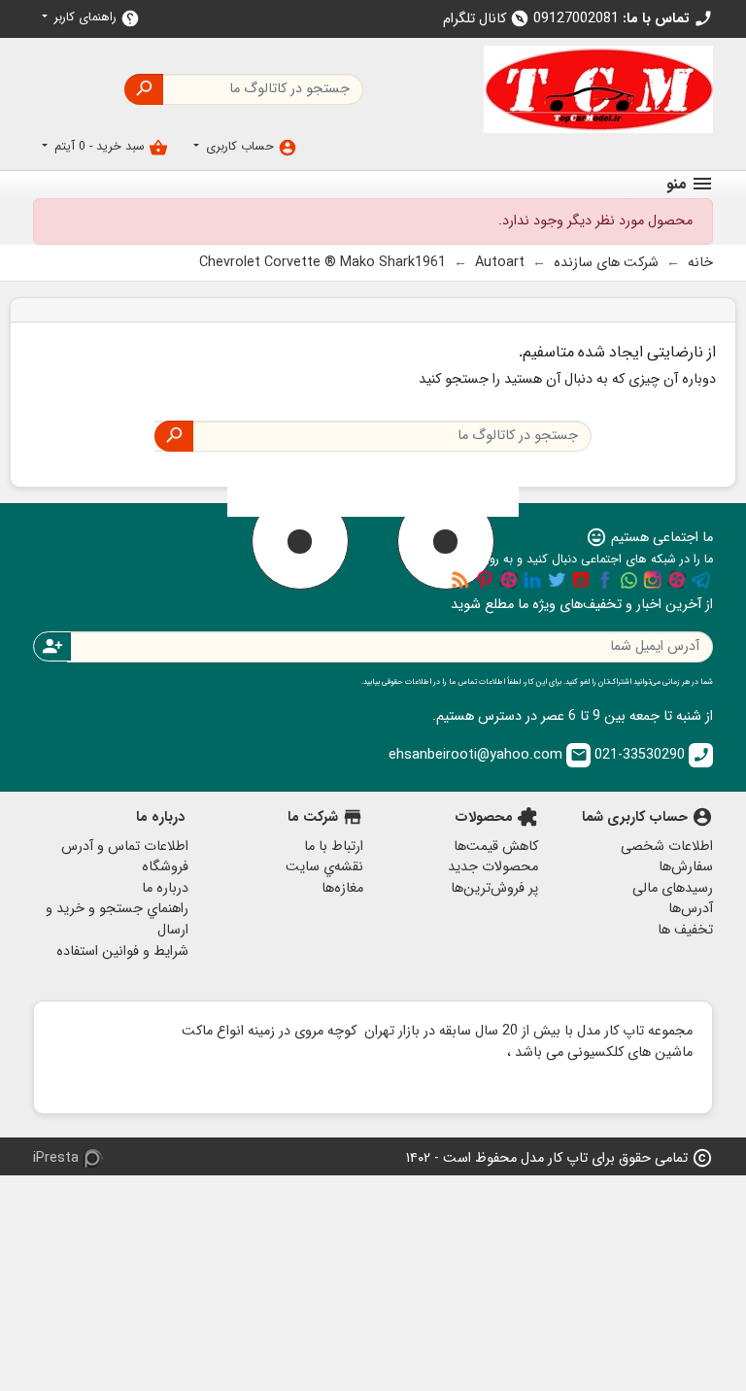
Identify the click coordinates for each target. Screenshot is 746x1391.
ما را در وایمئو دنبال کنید (509, 580)
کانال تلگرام (486, 19)
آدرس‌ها (690, 909)
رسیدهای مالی (672, 888)
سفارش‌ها (686, 867)
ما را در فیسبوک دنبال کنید (605, 580)
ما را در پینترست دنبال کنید (484, 580)
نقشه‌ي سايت (324, 867)
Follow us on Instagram (652, 580)
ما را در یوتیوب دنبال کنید (581, 580)
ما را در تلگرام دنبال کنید (701, 580)
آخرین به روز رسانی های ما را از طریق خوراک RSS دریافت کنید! (460, 580)
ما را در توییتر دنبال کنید (556, 580)
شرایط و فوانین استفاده (122, 951)
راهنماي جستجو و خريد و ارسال (117, 919)
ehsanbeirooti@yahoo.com (488, 755)
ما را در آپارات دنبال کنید (677, 580)
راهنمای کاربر (95, 18)
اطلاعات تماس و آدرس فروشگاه (124, 857)
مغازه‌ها (342, 888)
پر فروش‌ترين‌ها (494, 888)
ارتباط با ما (333, 846)
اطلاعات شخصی (667, 846)
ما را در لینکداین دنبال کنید (532, 580)
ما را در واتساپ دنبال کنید (628, 580)
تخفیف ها (685, 930)
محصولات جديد (493, 867)
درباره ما (165, 888)
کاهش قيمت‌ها (496, 846)
